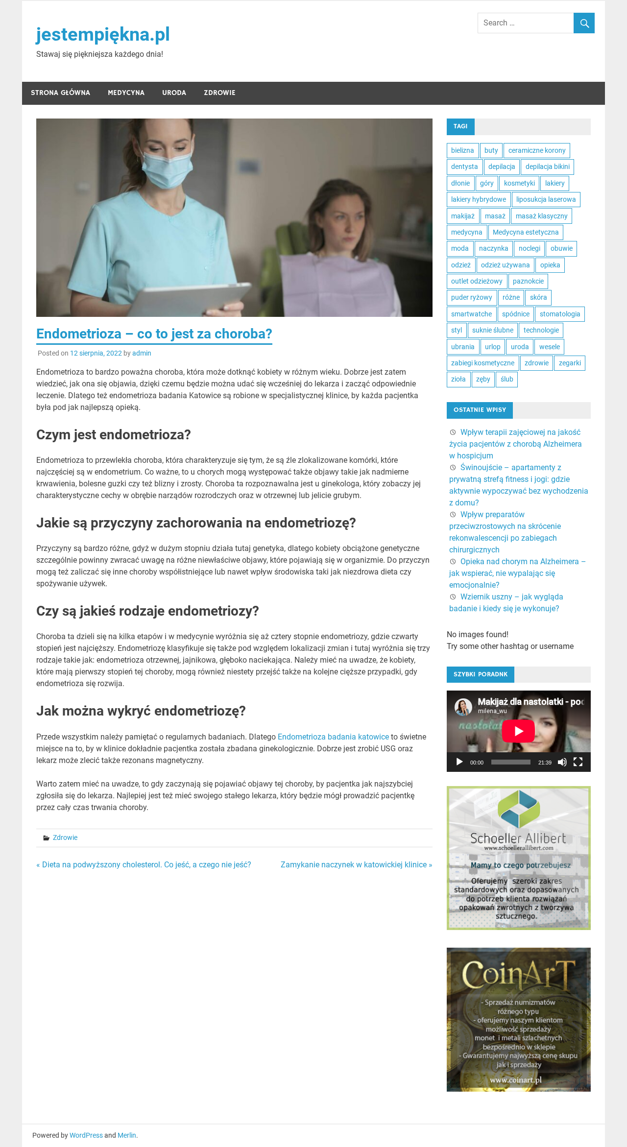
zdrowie (537, 363)
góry (487, 183)
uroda (520, 347)
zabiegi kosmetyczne (482, 363)
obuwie (562, 248)
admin (141, 353)
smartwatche (471, 314)
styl (456, 330)
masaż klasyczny (542, 216)
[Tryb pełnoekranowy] (578, 762)
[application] (519, 731)
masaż (495, 216)
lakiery (555, 183)
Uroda (174, 92)
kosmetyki (519, 183)
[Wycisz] (562, 762)
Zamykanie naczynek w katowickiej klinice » (357, 864)
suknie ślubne (492, 330)
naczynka (493, 248)
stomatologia (560, 314)
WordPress (86, 1135)
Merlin (127, 1135)
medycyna (466, 232)
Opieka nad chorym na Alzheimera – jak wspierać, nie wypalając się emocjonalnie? (517, 573)
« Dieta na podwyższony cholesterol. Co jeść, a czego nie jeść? (143, 864)
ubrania (463, 347)
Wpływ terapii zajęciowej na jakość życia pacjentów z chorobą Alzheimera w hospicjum (515, 444)
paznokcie (528, 281)
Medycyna (126, 92)
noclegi (529, 248)
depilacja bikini (548, 166)
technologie (541, 330)
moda (460, 248)
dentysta (464, 166)
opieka (550, 265)
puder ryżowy (471, 297)
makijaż (463, 216)
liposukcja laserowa (546, 199)
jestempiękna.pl (103, 34)
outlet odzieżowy (477, 281)
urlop (493, 347)
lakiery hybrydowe (478, 199)
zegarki (570, 363)
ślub (507, 379)
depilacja (501, 166)
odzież (461, 265)
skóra (538, 297)
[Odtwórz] (459, 762)
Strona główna (60, 92)
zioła (458, 379)
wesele (549, 347)
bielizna (462, 150)
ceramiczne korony (537, 150)
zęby (483, 379)
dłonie (460, 183)
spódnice (516, 314)
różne (511, 297)
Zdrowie (220, 92)
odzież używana (505, 265)
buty (491, 150)
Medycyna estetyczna (526, 232)
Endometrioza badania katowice (333, 736)
